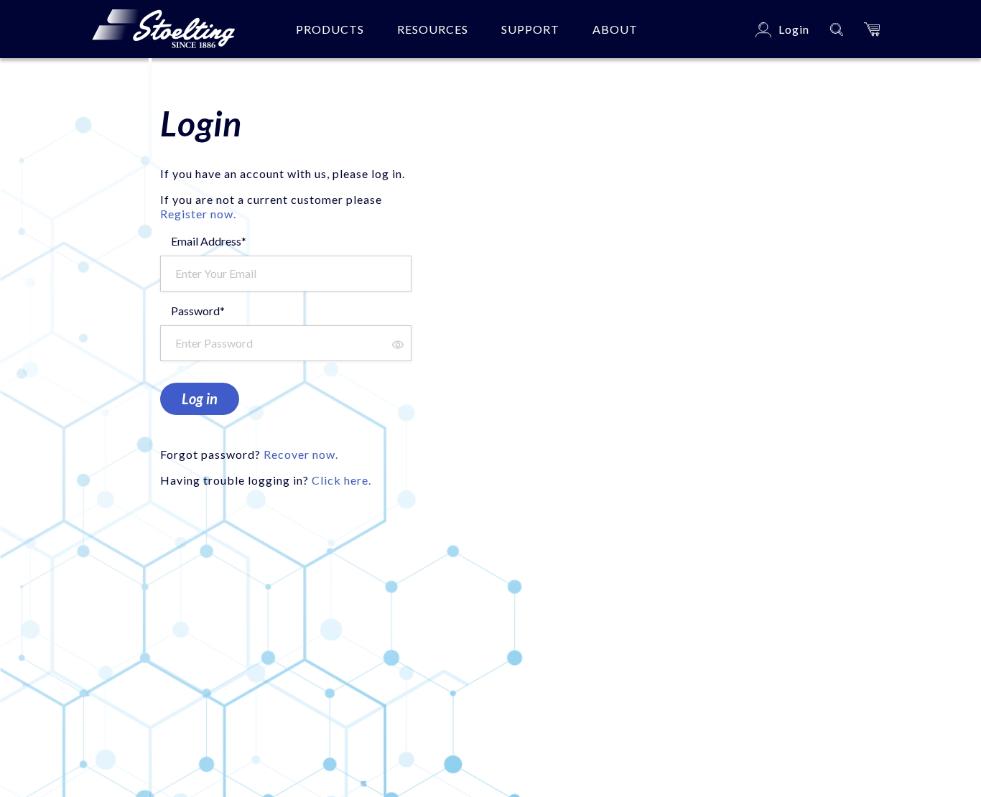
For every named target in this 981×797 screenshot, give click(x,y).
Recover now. (301, 454)
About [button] (615, 29)
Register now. (198, 213)
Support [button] (530, 29)
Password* (198, 310)
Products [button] (330, 29)
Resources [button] (432, 29)
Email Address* (208, 241)
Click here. (341, 480)
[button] (871, 29)
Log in (200, 398)
